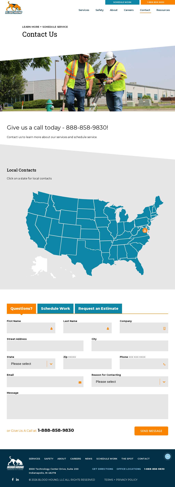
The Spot (127, 458)
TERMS (108, 479)
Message (12, 392)
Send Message (151, 431)
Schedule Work (122, 2)
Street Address (17, 339)
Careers (129, 10)
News (88, 458)
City (94, 339)
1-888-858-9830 (155, 2)
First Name (14, 321)
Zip (69, 357)
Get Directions (102, 469)
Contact (145, 10)
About (114, 10)
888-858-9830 (86, 127)
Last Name (70, 321)
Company (126, 321)
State (10, 357)
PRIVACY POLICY (126, 479)
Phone (132, 357)
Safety (100, 10)
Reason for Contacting (106, 375)
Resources (163, 10)
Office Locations (129, 469)
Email (10, 375)
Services (84, 10)
